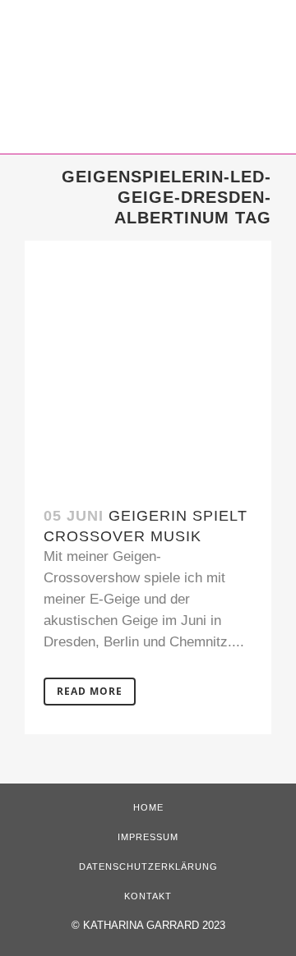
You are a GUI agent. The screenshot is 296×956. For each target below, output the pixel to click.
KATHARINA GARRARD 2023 (154, 925)
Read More (90, 691)
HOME (148, 807)
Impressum (148, 837)
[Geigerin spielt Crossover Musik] (148, 364)
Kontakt (148, 896)
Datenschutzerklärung (148, 866)
